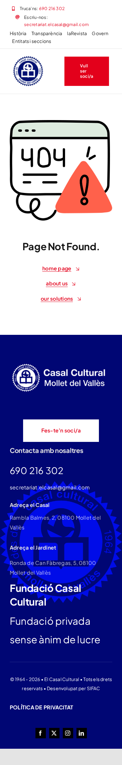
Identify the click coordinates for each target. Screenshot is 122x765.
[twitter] (54, 733)
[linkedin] (81, 733)
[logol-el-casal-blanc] (60, 364)
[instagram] (68, 733)
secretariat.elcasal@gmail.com (56, 24)
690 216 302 (52, 8)
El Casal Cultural (61, 679)
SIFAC (93, 688)
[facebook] (40, 733)
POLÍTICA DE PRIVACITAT (41, 707)
